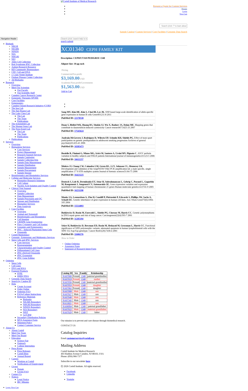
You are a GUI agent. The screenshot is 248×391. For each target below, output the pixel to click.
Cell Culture (22, 183)
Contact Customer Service (29, 325)
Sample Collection (25, 193)
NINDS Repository (32, 307)
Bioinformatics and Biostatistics (31, 217)
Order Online (23, 289)
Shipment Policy (24, 322)
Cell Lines (16, 266)
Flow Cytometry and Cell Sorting (32, 224)
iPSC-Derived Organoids (28, 253)
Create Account (24, 286)
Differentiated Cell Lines (28, 250)
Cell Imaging (23, 219)
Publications (22, 121)
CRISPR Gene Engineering (29, 222)
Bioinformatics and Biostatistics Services (29, 175)
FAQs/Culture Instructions (29, 294)
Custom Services (143, 32)
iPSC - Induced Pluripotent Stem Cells (34, 229)
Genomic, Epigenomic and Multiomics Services (33, 237)
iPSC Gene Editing (26, 258)
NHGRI (15, 56)
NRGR (14, 46)
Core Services (23, 149)
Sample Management (26, 167)
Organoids (22, 232)
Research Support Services (29, 155)
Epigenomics (17, 103)
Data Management (25, 196)
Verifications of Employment (30, 364)
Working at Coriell (25, 361)
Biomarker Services (26, 204)
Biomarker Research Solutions (31, 180)
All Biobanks (17, 80)
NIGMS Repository (32, 302)
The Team (21, 118)
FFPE (20, 273)
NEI (13, 59)
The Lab (21, 116)
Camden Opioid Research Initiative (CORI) (31, 105)
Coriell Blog (22, 353)
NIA (13, 54)
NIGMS (15, 49)
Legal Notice (23, 379)
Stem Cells (16, 263)
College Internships (26, 346)
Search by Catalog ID (21, 281)
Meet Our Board (18, 335)
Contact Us (16, 374)
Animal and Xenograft (27, 214)
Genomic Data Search (177, 32)
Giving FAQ (23, 371)
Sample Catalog (127, 32)
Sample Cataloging (25, 157)
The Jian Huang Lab (20, 111)
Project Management (26, 152)
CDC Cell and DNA (20, 72)
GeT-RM (27, 315)
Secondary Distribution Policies (31, 317)
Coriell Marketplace (20, 235)
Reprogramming (24, 245)
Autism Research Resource (23, 67)
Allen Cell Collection (21, 62)
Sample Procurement (26, 170)
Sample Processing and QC (29, 198)
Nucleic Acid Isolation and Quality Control (36, 186)
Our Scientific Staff (26, 93)
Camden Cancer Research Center (26, 95)
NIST (25, 312)
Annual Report (24, 356)
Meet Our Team (18, 333)
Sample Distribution (26, 165)
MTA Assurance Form (27, 320)
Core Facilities (159, 32)
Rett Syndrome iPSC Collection (25, 64)
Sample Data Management (29, 162)
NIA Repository (30, 309)
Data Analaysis (24, 206)
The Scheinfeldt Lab (20, 124)
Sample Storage (24, 173)
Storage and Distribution (28, 201)
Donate (20, 369)
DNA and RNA (18, 268)
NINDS (15, 51)
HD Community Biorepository (25, 69)
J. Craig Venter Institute (22, 74)
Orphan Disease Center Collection (26, 77)
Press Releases (23, 351)
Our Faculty (22, 90)
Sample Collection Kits (27, 160)
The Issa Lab (17, 108)
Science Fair (22, 340)
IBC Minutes (23, 382)
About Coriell (17, 330)
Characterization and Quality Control (34, 248)
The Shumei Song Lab (21, 126)
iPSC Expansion (24, 255)
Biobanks (27, 299)
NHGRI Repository (32, 304)
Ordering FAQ (24, 291)
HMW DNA (23, 276)
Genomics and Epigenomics (30, 227)
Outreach (21, 343)
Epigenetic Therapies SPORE (24, 98)
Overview (16, 85)
